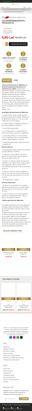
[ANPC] (6, 408)
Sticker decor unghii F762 (24, 253)
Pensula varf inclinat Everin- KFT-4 (8, 253)
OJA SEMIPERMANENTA (11, 10)
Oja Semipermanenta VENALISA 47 (8, 305)
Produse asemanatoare (12, 231)
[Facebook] (10, 337)
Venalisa (9, 31)
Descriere (7, 80)
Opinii (16, 80)
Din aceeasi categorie (11, 279)
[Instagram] (14, 337)
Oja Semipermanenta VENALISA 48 (23, 305)
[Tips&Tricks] (21, 337)
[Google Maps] (17, 337)
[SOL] (13, 408)
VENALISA (23, 10)
